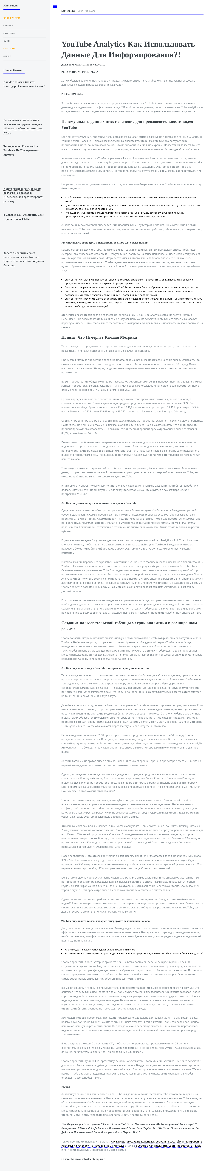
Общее (7, 56)
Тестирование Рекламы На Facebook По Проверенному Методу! (21, 150)
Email (6, 41)
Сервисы (8, 26)
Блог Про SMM (78, 10)
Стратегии (9, 33)
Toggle (55, 6)
